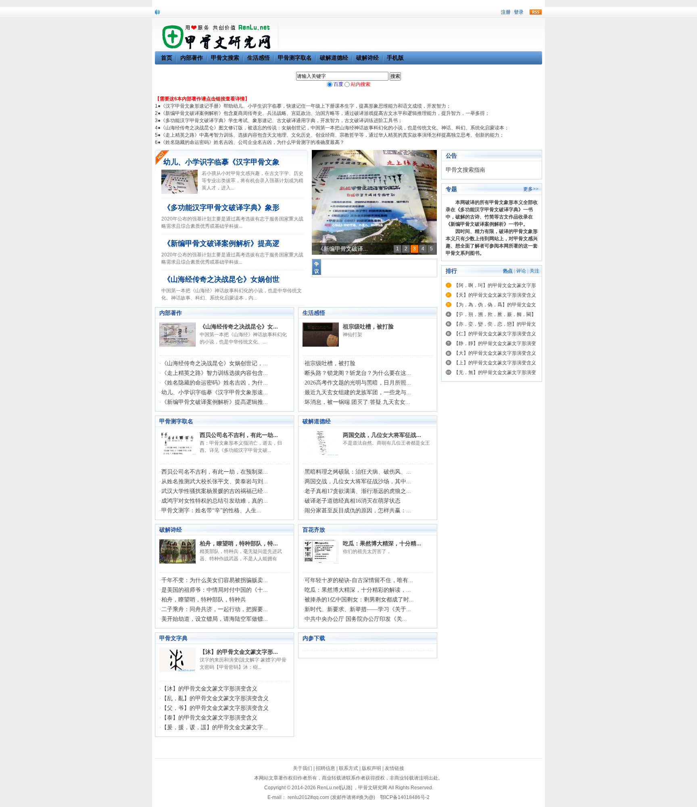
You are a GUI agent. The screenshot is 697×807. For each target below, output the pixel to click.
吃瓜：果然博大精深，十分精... (382, 543)
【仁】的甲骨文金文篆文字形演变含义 (495, 334)
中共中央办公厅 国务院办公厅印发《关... (356, 619)
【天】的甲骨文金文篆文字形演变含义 (495, 295)
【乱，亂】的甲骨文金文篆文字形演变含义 (215, 698)
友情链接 (394, 768)
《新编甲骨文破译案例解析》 (477, 224)
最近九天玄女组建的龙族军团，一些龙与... (358, 392)
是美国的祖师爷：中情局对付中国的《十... (214, 590)
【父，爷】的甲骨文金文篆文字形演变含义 (215, 708)
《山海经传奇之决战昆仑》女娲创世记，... (214, 363)
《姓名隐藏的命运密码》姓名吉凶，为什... (214, 383)
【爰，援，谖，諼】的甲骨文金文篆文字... (214, 727)
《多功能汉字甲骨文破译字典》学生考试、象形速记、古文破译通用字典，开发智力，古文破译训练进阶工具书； (282, 120)
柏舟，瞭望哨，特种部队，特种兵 (203, 600)
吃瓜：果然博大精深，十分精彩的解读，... (358, 590)
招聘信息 (325, 768)
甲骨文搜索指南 (465, 170)
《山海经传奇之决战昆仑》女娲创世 (221, 279)
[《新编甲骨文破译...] (374, 202)
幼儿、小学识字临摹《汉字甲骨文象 (221, 162)
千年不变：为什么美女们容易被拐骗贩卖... (214, 580)
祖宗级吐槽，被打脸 (368, 326)
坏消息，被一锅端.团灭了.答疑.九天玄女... (357, 402)
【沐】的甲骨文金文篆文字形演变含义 (209, 689)
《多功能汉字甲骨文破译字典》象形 (221, 208)
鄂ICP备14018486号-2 (405, 797)
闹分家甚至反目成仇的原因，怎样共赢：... (358, 510)
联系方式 (348, 768)
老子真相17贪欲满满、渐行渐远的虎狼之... (358, 491)
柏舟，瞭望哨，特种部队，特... (239, 543)
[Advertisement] (491, 507)
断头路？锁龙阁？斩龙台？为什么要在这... (358, 373)
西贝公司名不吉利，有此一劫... (239, 435)
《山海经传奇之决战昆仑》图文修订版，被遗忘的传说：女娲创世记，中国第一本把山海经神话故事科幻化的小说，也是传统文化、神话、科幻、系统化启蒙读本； (335, 128)
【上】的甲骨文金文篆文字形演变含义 (495, 363)
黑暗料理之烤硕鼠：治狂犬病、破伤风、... (358, 472)
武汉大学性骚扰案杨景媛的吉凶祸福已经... (214, 491)
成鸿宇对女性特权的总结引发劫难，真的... (214, 501)
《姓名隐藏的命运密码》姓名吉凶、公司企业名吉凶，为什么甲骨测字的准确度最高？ (252, 142)
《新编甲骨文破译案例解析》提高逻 (221, 243)
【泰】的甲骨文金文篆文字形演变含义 (209, 718)
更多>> (530, 189)
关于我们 (302, 768)
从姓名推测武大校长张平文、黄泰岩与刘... (214, 481)
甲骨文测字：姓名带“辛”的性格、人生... (211, 510)
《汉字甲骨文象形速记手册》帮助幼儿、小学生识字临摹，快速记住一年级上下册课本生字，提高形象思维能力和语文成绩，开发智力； (306, 106)
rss (535, 12)
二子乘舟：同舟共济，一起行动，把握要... (214, 609)
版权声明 (371, 768)
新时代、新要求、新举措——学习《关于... (358, 609)
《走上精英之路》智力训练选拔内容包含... (214, 373)
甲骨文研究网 (372, 787)
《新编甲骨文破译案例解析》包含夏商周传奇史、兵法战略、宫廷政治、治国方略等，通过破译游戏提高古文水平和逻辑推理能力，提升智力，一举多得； (325, 113)
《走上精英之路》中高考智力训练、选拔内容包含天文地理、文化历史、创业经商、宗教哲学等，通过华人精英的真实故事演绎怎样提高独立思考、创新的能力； (332, 135)
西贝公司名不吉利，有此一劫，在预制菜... (214, 472)
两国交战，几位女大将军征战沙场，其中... (358, 481)
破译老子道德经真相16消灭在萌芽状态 (353, 501)
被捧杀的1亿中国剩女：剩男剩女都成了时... (359, 600)
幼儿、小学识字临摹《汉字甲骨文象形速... (214, 392)
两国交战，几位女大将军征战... (382, 435)
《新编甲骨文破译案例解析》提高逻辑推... (214, 402)
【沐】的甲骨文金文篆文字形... (239, 652)
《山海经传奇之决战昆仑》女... (239, 326)
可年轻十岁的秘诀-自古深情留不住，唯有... (359, 580)
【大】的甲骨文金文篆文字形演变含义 (495, 353)
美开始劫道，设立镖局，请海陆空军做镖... (214, 619)
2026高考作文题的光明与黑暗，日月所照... (358, 383)
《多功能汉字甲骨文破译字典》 (489, 209)
